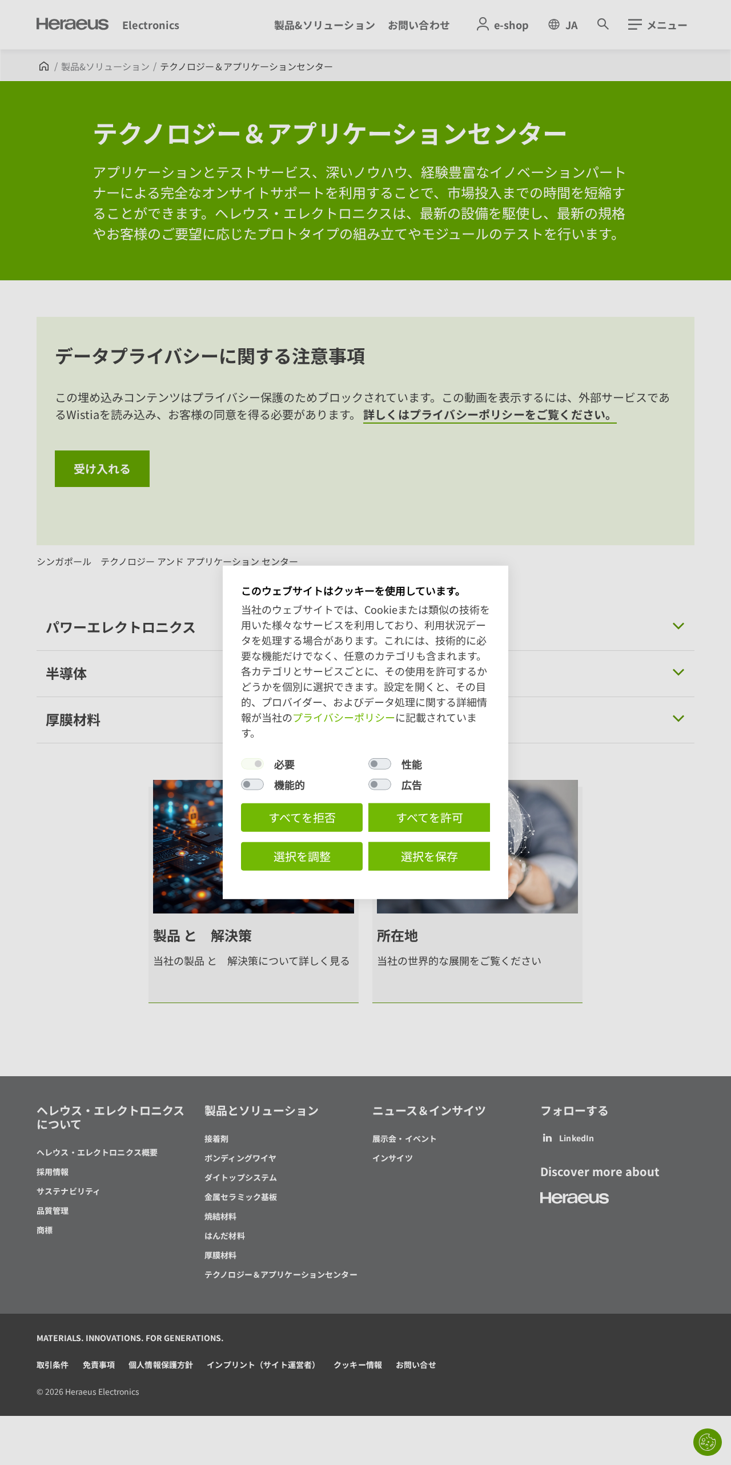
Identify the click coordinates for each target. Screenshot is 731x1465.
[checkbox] (252, 764)
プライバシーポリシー (343, 717)
